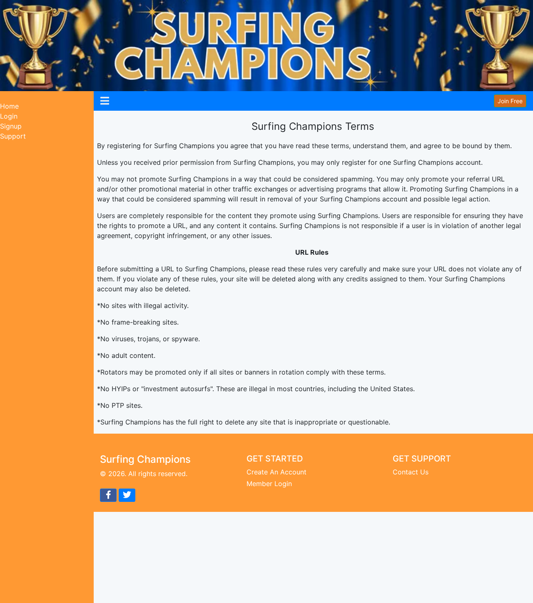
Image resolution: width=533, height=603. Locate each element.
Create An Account (276, 472)
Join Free (510, 100)
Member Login (269, 483)
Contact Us (410, 472)
